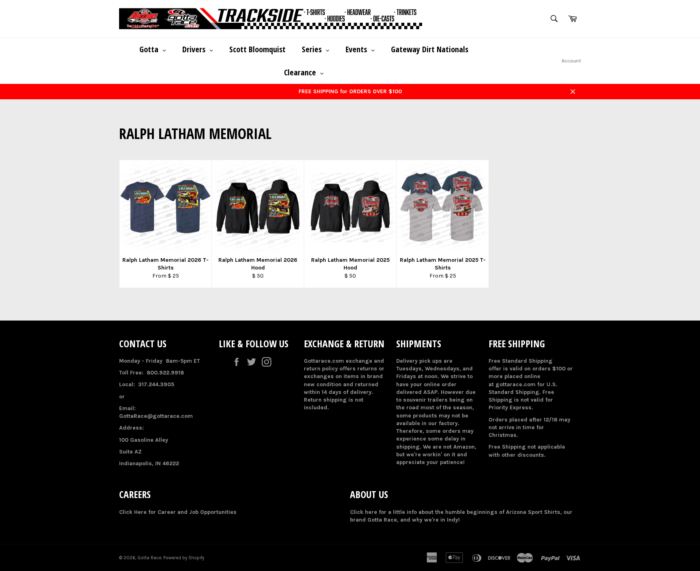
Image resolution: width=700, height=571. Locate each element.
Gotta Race (149, 557)
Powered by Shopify (183, 557)
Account (571, 61)
